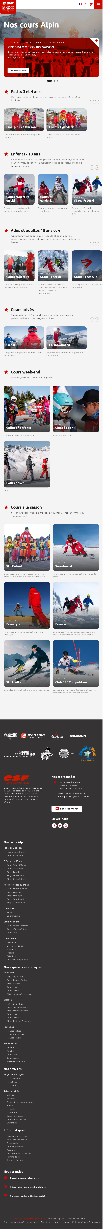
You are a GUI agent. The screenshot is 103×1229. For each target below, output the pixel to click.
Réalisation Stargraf (80, 1222)
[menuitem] (49, 842)
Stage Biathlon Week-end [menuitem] (19, 1021)
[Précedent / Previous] (92, 102)
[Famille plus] (87, 753)
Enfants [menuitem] (10, 1048)
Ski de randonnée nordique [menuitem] (19, 994)
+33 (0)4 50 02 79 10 (75, 794)
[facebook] (54, 825)
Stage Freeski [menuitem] (13, 872)
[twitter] (60, 825)
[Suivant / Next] (97, 59)
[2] (57, 81)
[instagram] (65, 825)
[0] (49, 81)
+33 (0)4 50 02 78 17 (79, 797)
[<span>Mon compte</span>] (86, 4)
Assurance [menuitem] (12, 1150)
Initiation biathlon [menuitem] (15, 1004)
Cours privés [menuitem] (12, 1054)
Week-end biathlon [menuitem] (16, 1061)
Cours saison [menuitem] (13, 1058)
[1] (54, 81)
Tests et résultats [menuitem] (15, 1160)
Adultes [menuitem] (10, 1051)
